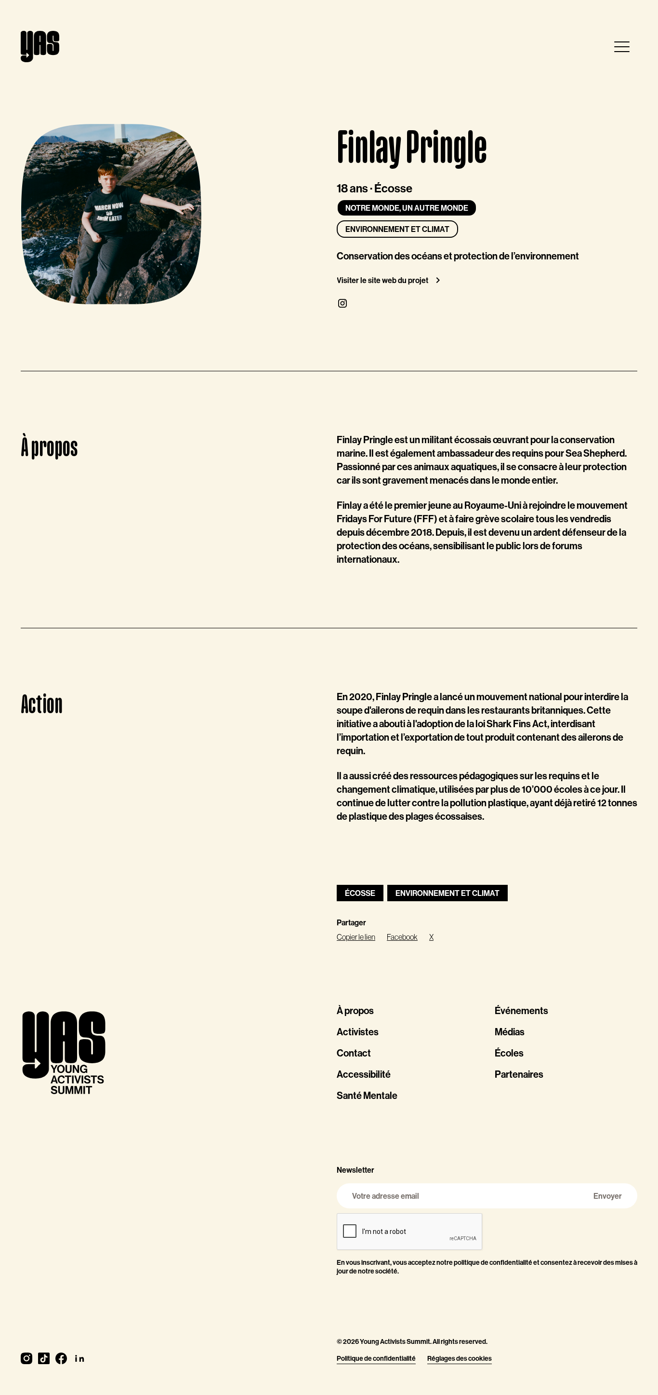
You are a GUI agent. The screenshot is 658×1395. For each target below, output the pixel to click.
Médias (510, 1032)
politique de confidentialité (493, 1262)
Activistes (358, 1032)
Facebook (402, 937)
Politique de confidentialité (376, 1358)
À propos (355, 1010)
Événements (521, 1010)
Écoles (509, 1053)
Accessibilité (364, 1074)
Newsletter (355, 1170)
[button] (621, 47)
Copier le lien (356, 937)
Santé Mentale (367, 1095)
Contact (354, 1053)
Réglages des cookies (459, 1358)
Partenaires (519, 1074)
